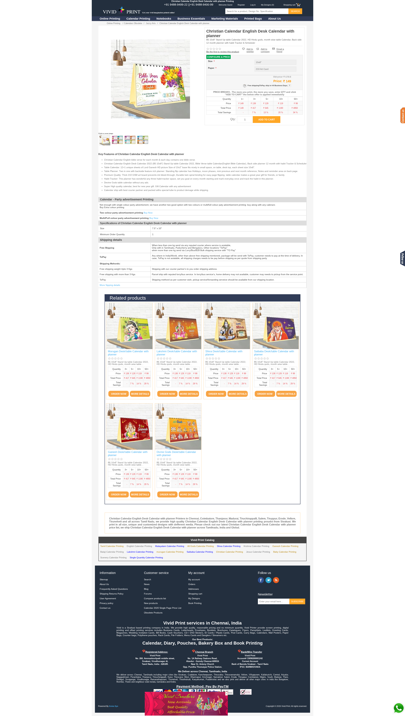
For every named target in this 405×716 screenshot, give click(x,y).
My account (194, 579)
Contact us (105, 608)
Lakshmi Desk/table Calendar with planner (177, 353)
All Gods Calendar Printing (200, 546)
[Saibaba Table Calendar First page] (275, 326)
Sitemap (104, 579)
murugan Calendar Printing (170, 552)
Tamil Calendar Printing (112, 546)
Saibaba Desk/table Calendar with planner (274, 353)
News (147, 584)
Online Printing (110, 18)
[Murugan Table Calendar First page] (129, 326)
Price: (277, 81)
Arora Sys (113, 706)
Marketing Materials (224, 18)
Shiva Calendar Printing (228, 546)
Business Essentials (191, 18)
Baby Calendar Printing (284, 552)
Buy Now (148, 212)
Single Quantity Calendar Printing (146, 557)
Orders (191, 584)
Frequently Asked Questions (114, 589)
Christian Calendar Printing (229, 552)
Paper (211, 68)
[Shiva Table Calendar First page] (227, 326)
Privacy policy (106, 603)
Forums (148, 593)
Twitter (268, 580)
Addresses (193, 589)
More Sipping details (110, 285)
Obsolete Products (153, 612)
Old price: (278, 77)
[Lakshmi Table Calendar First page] (178, 326)
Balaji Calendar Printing (112, 552)
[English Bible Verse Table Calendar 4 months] (117, 139)
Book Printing (195, 603)
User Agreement (108, 598)
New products (151, 603)
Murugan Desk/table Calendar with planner (128, 353)
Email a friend (280, 49)
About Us (274, 18)
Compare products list (155, 598)
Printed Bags (253, 18)
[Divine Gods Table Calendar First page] (178, 427)
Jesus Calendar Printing (258, 552)
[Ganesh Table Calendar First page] (129, 427)
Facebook (261, 580)
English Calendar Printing (139, 546)
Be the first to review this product (222, 51)
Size (210, 61)
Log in (253, 5)
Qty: (233, 119)
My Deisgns (194, 598)
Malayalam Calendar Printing (169, 546)
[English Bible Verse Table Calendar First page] (104, 139)
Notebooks (163, 18)
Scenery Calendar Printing (113, 557)
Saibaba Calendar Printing (200, 552)
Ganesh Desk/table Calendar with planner (127, 454)
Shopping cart (195, 593)
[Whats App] (398, 708)
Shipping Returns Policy (111, 593)
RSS (276, 580)
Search (147, 579)
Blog (146, 589)
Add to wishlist (250, 50)
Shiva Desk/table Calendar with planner (223, 353)
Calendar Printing (138, 18)
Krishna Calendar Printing (256, 546)
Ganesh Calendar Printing (285, 546)
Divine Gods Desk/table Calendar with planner (176, 454)
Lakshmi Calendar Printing (140, 552)
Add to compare (265, 49)
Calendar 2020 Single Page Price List (162, 608)
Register (241, 5)
